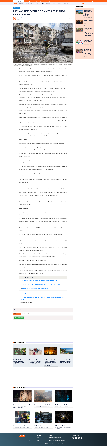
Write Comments (25, 314)
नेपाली (26, 1)
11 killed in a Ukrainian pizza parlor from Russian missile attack (42, 426)
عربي (41, 1)
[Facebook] (73, 438)
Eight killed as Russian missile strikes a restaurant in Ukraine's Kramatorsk (63, 427)
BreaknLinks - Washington (88, 37)
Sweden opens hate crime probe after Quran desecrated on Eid (21, 426)
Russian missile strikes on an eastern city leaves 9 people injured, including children (22, 406)
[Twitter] (76, 438)
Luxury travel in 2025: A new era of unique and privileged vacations (65, 361)
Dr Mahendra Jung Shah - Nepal (87, 24)
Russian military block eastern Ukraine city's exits (35, 288)
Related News (19, 387)
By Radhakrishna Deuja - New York (87, 45)
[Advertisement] (44, 332)
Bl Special (80, 7)
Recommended (19, 342)
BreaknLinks (19, 18)
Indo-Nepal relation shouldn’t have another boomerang (88, 41)
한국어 (44, 1)
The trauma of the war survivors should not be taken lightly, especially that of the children (35, 362)
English (29, 1)
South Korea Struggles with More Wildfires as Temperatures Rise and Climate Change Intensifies (50, 362)
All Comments (17, 314)
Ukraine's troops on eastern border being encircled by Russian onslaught (41, 280)
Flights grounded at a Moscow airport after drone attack (62, 405)
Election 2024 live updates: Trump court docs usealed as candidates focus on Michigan (88, 52)
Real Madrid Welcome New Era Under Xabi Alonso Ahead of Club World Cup (18, 362)
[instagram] (79, 438)
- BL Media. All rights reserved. (57, 443)
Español (37, 1)
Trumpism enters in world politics (88, 21)
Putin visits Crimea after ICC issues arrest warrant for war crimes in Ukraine (42, 284)
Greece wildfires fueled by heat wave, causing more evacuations (42, 405)
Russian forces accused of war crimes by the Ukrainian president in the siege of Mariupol (42, 298)
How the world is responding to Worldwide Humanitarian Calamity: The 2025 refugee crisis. (88, 31)
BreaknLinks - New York (87, 17)
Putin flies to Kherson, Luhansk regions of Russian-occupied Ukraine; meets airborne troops (41, 293)
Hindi (33, 1)
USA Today (85, 56)
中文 (49, 1)
